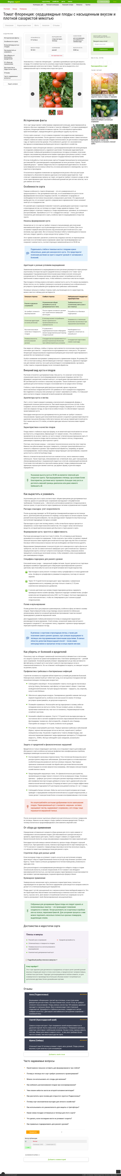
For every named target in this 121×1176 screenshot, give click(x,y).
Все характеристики (56, 55)
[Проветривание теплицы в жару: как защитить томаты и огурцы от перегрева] (104, 83)
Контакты (107, 1175)
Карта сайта (114, 1175)
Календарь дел (38, 5)
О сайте (84, 1175)
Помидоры (23, 9)
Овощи (14, 9)
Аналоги (45, 25)
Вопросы (79, 5)
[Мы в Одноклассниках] (97, 63)
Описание (9, 25)
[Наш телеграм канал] (109, 63)
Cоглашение (90, 1175)
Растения (7, 9)
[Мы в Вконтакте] (93, 63)
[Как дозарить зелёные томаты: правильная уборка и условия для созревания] (104, 108)
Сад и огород (46, 1)
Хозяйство (55, 1)
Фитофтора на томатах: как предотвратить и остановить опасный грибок (103, 141)
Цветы (63, 1)
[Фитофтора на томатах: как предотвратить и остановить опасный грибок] (104, 131)
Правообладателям (99, 1175)
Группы (88, 5)
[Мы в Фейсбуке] (101, 63)
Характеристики (24, 25)
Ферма (14, 1)
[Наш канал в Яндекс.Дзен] (105, 63)
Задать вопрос (13, 84)
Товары (70, 1)
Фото (36, 25)
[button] (52, 112)
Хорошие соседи (67, 5)
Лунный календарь (52, 5)
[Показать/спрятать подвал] (3, 1174)
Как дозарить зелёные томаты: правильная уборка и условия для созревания (102, 119)
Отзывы (56, 25)
